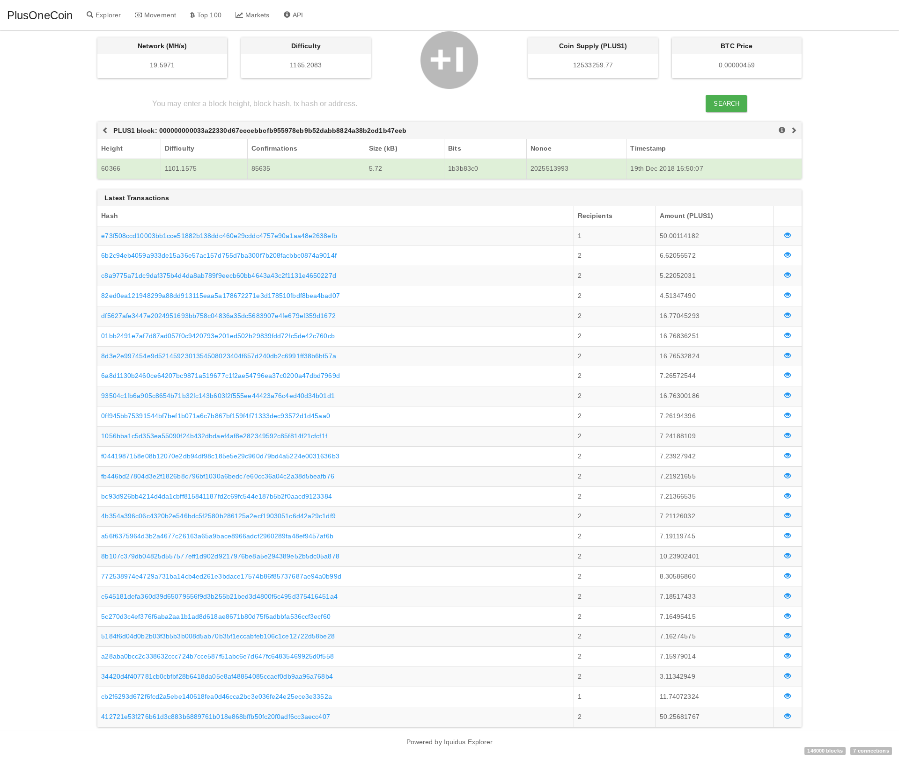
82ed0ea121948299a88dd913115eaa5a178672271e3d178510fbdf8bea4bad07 (220, 295)
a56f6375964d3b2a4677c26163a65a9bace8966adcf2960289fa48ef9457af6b (217, 536)
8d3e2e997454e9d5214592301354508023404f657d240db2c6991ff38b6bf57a (218, 356)
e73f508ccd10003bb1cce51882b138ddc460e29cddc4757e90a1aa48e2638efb (219, 235)
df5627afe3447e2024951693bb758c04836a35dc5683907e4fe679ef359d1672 (218, 315)
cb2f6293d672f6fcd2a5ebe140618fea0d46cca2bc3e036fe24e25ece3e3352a (216, 696)
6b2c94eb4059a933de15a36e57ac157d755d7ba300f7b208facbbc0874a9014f (218, 255)
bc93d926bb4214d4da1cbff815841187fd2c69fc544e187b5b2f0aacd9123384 (216, 496)
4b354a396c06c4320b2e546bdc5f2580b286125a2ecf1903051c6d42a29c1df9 (218, 516)
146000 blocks (824, 751)
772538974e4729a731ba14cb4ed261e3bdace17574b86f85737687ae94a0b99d (221, 576)
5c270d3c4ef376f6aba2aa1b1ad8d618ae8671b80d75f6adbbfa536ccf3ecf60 (215, 616)
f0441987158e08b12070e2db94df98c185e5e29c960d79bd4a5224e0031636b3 (220, 456)
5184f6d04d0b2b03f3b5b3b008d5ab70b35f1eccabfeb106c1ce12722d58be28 (217, 636)
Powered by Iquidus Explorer (449, 742)
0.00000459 (737, 65)
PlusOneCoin (40, 15)
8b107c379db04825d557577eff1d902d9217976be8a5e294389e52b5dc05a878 (220, 556)
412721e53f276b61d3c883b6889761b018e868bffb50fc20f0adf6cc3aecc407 (215, 716)
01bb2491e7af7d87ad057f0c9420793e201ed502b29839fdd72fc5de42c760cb (217, 336)
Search (726, 103)
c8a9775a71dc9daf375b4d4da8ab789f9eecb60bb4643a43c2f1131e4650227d (218, 275)
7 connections (871, 751)
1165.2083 (306, 65)
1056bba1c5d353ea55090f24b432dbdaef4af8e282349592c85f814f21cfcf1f (214, 436)
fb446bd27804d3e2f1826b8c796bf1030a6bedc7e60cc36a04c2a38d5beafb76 (217, 476)
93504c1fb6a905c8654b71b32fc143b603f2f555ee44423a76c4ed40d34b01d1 (217, 395)
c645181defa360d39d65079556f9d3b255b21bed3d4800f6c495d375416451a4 (219, 596)
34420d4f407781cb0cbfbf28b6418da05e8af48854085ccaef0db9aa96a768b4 (216, 676)
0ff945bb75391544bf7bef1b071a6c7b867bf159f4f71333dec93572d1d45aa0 (215, 416)
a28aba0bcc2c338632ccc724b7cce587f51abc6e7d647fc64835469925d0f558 (217, 656)
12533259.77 (593, 65)
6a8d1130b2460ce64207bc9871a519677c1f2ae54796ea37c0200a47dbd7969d (220, 375)
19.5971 (162, 65)
